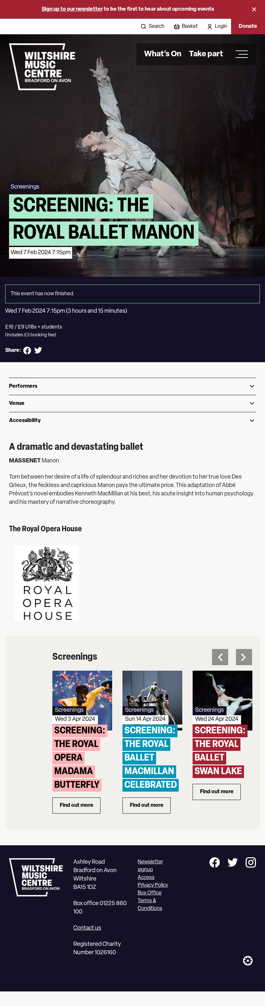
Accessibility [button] (25, 420)
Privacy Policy (153, 885)
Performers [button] (23, 386)
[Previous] (220, 657)
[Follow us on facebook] (214, 863)
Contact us (87, 928)
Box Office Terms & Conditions (150, 901)
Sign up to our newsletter (72, 9)
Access (146, 877)
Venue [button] (17, 403)
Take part (206, 54)
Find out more (80, 807)
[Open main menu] (239, 54)
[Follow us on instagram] (251, 863)
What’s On (162, 54)
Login (221, 26)
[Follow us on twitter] (233, 863)
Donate (248, 26)
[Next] (244, 657)
